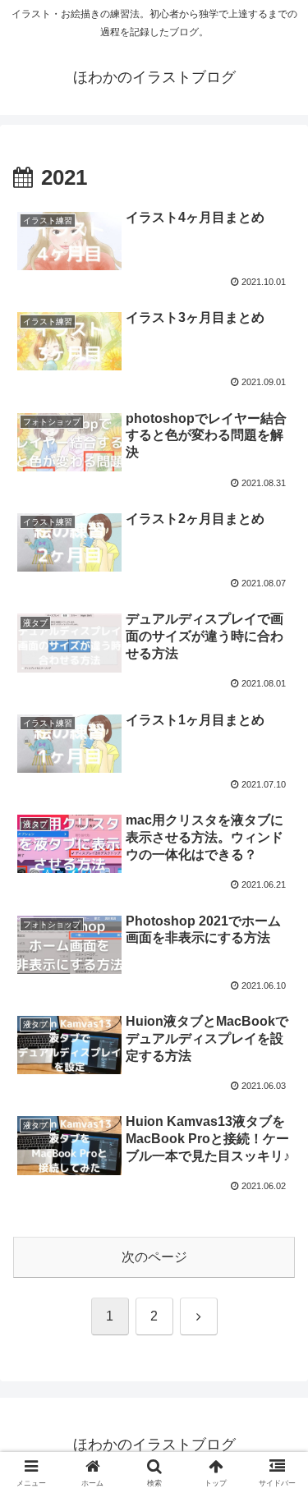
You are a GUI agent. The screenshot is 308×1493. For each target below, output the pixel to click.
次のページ (154, 1257)
